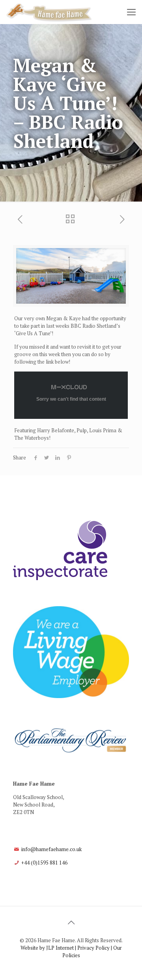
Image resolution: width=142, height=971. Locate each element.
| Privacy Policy (92, 947)
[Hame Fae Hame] (49, 12)
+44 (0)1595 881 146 (44, 862)
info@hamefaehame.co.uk (51, 849)
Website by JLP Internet (47, 947)
